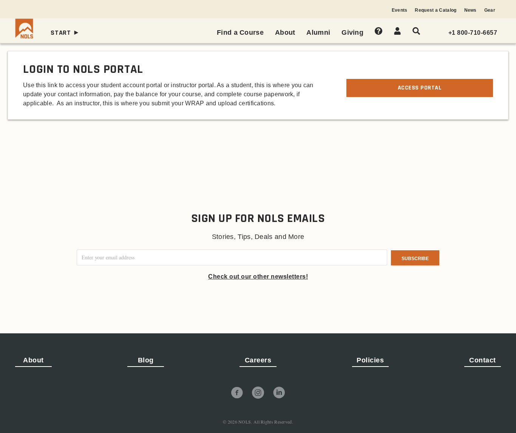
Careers (258, 360)
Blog (146, 360)
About (33, 360)
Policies (370, 360)
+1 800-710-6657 (472, 32)
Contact (482, 360)
